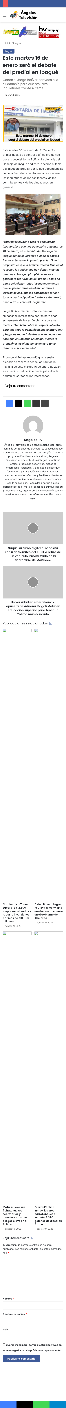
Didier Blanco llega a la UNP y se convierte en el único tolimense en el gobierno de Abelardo (48, 911)
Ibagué (17, 43)
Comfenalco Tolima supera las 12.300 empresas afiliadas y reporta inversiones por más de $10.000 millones (17, 912)
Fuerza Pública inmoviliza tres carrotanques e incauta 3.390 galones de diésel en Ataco (48, 1215)
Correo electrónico (15, 1314)
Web (5, 1329)
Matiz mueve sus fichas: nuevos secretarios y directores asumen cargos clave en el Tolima (15, 1215)
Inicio (8, 43)
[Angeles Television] (23, 15)
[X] (18, 403)
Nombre (8, 1298)
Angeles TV (33, 440)
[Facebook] (9, 403)
